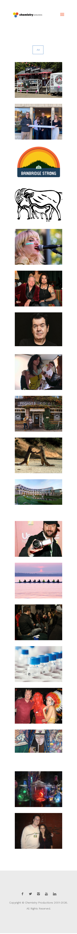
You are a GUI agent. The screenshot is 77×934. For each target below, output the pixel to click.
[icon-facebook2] (23, 894)
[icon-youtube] (47, 894)
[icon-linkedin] (54, 894)
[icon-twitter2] (31, 894)
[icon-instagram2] (39, 894)
